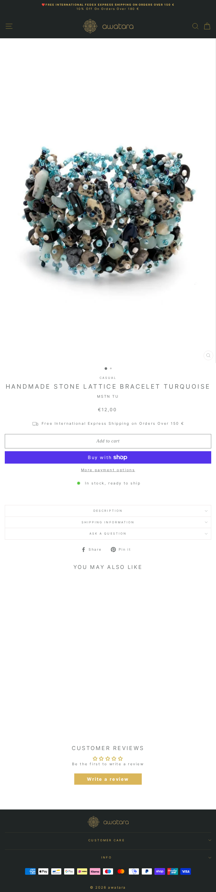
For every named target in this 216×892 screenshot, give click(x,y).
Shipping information (108, 522)
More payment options (108, 470)
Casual (108, 377)
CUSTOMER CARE (106, 840)
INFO (106, 857)
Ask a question (108, 533)
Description (108, 510)
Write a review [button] (108, 779)
